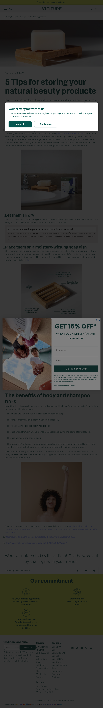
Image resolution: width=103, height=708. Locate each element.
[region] (51, 116)
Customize (46, 124)
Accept (20, 124)
